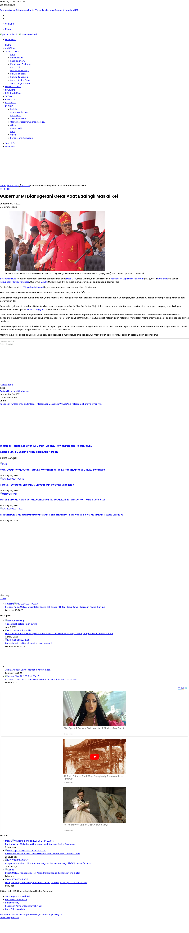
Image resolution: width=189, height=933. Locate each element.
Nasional (10, 89)
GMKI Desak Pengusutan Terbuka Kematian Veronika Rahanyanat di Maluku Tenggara (52, 469)
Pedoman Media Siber (16, 899)
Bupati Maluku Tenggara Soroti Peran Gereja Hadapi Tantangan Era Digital (42, 872)
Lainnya (9, 105)
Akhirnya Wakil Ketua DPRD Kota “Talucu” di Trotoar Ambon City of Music (41, 679)
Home (8, 44)
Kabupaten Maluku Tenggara (14, 281)
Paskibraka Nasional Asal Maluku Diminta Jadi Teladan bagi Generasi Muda (42, 853)
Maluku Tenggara (19, 77)
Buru (12, 54)
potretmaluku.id (8, 278)
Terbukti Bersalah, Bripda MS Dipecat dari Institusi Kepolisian (37, 484)
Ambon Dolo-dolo (19, 112)
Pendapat (10, 102)
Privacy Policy (12, 902)
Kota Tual (15, 67)
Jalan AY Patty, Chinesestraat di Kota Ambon (28, 669)
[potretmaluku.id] (18, 34)
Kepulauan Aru (17, 60)
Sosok (8, 96)
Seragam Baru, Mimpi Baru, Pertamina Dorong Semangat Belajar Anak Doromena (46, 882)
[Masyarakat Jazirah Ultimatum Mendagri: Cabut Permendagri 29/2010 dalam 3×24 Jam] (17, 860)
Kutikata (10, 99)
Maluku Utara (13, 86)
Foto (12, 131)
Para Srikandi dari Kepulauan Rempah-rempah (28, 643)
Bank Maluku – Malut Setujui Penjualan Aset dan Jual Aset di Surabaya (40, 844)
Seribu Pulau (12, 51)
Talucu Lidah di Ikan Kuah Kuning (21, 623)
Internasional (13, 93)
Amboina (10, 48)
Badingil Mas (6, 391)
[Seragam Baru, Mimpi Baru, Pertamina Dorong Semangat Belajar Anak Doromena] (16, 879)
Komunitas (15, 115)
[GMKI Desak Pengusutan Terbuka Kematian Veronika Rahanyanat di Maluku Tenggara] (3, 463)
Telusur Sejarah (18, 118)
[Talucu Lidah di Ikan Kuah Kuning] (14, 620)
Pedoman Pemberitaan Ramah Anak (23, 905)
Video (13, 134)
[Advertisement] (94, 166)
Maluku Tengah (18, 73)
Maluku (13, 109)
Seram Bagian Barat (20, 80)
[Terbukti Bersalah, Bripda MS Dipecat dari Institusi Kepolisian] (12, 478)
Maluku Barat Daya (19, 70)
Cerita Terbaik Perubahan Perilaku (27, 121)
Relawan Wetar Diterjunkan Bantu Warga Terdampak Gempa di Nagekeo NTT (39, 10)
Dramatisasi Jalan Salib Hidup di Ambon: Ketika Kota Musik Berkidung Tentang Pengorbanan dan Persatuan (59, 633)
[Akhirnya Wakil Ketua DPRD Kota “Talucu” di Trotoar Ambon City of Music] (22, 676)
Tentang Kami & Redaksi (17, 896)
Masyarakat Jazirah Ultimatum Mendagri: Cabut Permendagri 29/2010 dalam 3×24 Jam (49, 863)
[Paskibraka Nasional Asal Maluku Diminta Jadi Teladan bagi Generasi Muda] (25, 850)
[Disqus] (94, 557)
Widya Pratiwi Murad (33, 287)
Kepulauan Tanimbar (20, 64)
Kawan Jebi (16, 128)
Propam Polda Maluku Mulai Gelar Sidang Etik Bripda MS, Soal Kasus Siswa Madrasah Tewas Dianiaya (62, 514)
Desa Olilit (71, 278)
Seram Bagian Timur (20, 83)
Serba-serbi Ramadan (21, 138)
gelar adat (162, 278)
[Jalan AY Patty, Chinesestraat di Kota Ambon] (19, 666)
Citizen (13, 125)
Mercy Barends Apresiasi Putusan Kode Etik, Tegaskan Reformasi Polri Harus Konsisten (53, 499)
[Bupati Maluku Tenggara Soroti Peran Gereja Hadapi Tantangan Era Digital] (9, 869)
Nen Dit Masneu (21, 391)
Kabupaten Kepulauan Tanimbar (127, 278)
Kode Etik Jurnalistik (15, 909)
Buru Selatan (16, 57)
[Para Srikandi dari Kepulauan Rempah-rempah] (17, 640)
